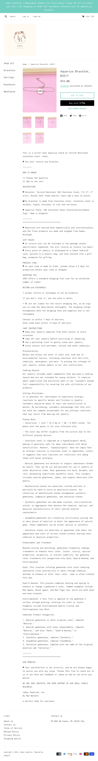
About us (8, 721)
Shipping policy (12, 738)
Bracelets (9, 70)
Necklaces (9, 91)
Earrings (9, 77)
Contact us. (10, 724)
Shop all (9, 63)
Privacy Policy (12, 735)
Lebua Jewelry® (26, 752)
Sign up (36, 16)
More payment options (77, 108)
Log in (26, 16)
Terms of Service (13, 728)
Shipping (64, 86)
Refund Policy (11, 731)
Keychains (9, 84)
